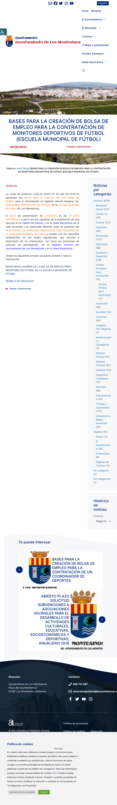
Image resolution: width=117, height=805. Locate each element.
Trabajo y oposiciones (95, 45)
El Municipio (89, 27)
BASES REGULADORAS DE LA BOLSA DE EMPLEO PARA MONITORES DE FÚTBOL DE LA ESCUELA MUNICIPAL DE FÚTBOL (39, 270)
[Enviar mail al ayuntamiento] (50, 3)
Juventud (101, 316)
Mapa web (97, 731)
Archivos (98, 516)
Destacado (102, 235)
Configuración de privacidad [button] (22, 792)
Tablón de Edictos (32, 223)
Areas (99, 436)
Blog (26, 168)
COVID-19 (101, 214)
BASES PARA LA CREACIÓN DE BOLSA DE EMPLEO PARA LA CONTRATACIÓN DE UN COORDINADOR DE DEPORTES (73, 570)
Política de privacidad (75, 723)
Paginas (98, 431)
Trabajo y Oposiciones (78, 146)
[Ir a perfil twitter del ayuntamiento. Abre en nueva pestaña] (77, 699)
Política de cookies (74, 731)
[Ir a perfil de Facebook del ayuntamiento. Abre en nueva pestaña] (55, 3)
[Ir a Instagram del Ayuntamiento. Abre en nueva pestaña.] (91, 699)
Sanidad (100, 370)
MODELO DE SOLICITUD (20, 281)
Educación (102, 244)
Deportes (101, 227)
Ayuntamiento (26, 38)
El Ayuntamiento (92, 19)
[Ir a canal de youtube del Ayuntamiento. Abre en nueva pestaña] (71, 3)
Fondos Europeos (93, 53)
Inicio (85, 10)
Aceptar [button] (44, 792)
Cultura (100, 222)
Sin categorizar (102, 479)
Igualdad (101, 312)
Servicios (101, 387)
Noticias (96, 10)
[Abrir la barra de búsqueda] (83, 70)
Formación (102, 303)
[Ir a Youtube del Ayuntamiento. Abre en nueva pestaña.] (84, 699)
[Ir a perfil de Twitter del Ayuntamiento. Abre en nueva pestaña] (60, 3)
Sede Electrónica (92, 62)
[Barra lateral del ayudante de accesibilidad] (3, 31)
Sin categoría (100, 470)
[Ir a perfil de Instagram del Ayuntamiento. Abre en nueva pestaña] (66, 3)
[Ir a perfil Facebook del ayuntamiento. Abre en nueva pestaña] (70, 699)
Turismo (87, 36)
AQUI (54, 773)
